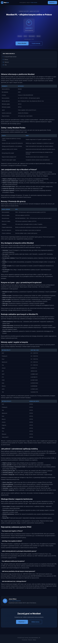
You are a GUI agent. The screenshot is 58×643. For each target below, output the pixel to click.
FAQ (6, 64)
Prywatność (24, 639)
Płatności (7, 62)
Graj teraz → (52, 2)
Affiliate (34, 639)
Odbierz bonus (35, 622)
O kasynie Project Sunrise (10, 56)
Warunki (30, 639)
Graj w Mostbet (22, 43)
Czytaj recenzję (36, 43)
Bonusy (6, 59)
